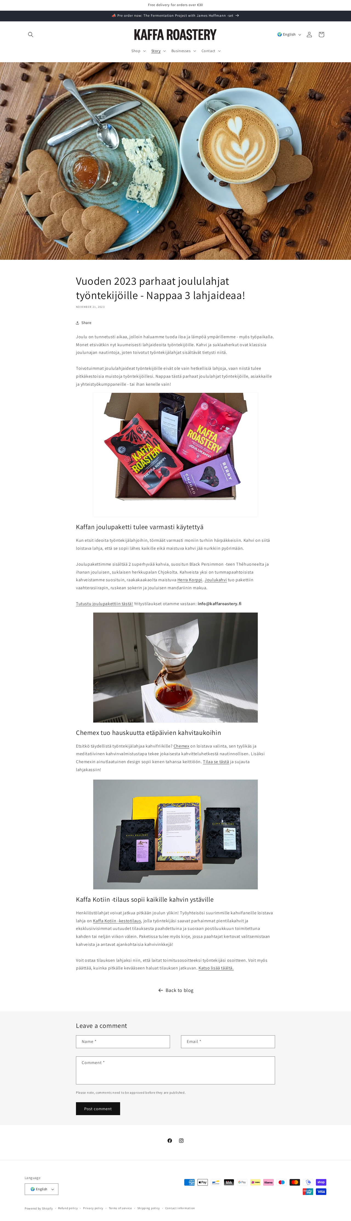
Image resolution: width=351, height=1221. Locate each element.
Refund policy (68, 1208)
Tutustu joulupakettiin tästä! (104, 604)
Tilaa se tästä (216, 762)
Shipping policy (148, 1208)
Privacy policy (93, 1208)
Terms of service (120, 1208)
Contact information (180, 1208)
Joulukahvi (216, 580)
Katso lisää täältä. (216, 968)
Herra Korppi (189, 580)
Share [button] (86, 322)
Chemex (181, 746)
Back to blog (180, 990)
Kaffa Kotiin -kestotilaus (117, 921)
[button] (31, 35)
